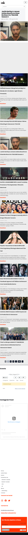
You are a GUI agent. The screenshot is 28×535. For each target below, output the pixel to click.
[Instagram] (2, 500)
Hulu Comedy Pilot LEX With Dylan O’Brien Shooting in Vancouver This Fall (14, 112)
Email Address (5, 524)
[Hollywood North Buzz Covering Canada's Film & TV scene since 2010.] (3, 2)
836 (19, 361)
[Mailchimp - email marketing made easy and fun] (23, 530)
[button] (12, 39)
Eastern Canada (6, 481)
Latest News (4, 473)
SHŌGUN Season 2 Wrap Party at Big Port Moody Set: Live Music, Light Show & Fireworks (14, 79)
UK (2, 486)
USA (3, 484)
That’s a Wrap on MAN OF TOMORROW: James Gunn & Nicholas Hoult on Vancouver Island (14, 333)
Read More (3, 103)
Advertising (4, 490)
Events (2, 475)
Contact (3, 492)
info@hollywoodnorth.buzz (7, 510)
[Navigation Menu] (25, 2)
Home (2, 470)
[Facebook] (5, 500)
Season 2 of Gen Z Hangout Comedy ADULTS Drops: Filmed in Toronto (14, 206)
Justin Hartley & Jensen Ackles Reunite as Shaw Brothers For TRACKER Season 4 (10, 14)
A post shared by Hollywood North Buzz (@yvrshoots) (14, 436)
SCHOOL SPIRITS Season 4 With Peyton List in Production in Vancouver (14, 303)
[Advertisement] (14, 56)
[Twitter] (9, 500)
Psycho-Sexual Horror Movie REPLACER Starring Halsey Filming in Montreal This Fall (14, 237)
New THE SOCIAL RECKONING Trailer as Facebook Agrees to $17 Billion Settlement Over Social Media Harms (14, 270)
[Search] (24, 6)
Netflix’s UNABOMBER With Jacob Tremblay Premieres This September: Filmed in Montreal (14, 173)
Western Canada (6, 479)
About (2, 488)
